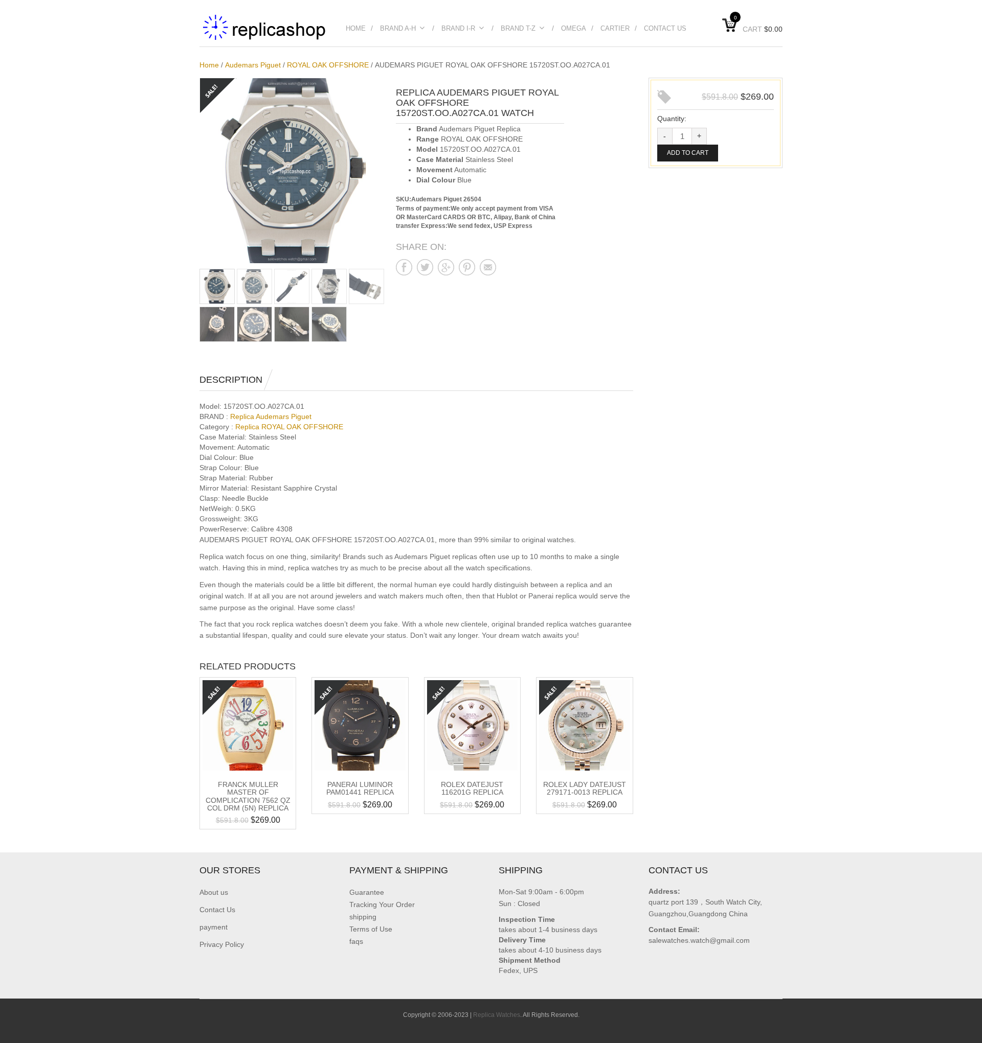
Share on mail (488, 267)
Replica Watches (496, 1014)
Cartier (615, 28)
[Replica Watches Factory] (264, 26)
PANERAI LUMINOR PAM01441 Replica (360, 788)
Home (356, 28)
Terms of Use (370, 929)
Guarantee (366, 892)
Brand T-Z (518, 28)
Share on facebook (404, 267)
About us (213, 892)
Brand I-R (458, 28)
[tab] (236, 379)
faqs (356, 941)
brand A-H (398, 28)
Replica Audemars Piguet (270, 416)
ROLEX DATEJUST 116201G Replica (472, 788)
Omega (573, 28)
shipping (362, 917)
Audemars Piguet (253, 65)
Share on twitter (425, 267)
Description (230, 380)
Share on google (446, 267)
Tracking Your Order (382, 904)
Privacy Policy (221, 944)
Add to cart (687, 152)
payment (213, 927)
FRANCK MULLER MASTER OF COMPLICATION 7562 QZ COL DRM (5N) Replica (248, 796)
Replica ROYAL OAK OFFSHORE (289, 427)
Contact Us (665, 28)
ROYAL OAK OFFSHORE (328, 65)
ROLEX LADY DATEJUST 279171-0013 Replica (584, 788)
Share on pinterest (467, 267)
